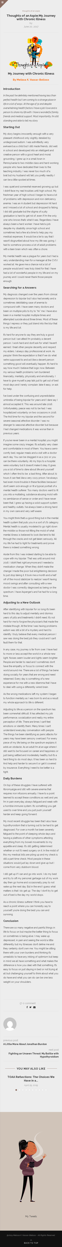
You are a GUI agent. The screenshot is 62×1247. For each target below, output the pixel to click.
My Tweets (31, 1216)
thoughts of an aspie (31, 11)
